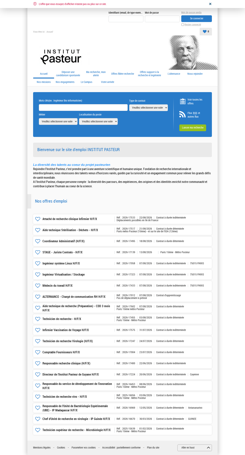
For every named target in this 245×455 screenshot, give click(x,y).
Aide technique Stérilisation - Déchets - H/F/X (70, 230)
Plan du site (153, 447)
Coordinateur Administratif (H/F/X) (63, 241)
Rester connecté (193, 24)
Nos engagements (65, 82)
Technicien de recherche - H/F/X (61, 319)
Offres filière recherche (122, 73)
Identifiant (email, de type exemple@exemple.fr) (126, 12)
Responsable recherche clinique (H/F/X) (66, 363)
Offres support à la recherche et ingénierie (149, 74)
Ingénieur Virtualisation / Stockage (63, 274)
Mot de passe (152, 12)
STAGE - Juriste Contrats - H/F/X (62, 252)
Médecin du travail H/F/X (57, 285)
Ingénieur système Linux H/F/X (61, 263)
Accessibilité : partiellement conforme (121, 447)
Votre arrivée (107, 82)
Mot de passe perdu (191, 12)
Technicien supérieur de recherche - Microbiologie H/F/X (76, 430)
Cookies (61, 447)
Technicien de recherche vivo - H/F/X (64, 397)
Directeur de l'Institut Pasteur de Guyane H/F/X (70, 374)
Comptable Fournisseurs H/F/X (61, 352)
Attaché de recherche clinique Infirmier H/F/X (69, 219)
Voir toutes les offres (195, 101)
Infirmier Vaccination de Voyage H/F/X (65, 330)
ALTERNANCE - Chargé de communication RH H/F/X (73, 297)
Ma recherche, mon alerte (96, 74)
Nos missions (44, 82)
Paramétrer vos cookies (84, 447)
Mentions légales (42, 447)
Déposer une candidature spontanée (68, 74)
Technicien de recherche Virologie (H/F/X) (67, 341)
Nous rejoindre (195, 73)
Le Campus (86, 82)
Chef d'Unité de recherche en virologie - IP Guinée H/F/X (76, 419)
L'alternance (174, 73)
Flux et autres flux (194, 115)
